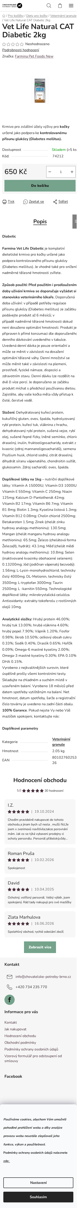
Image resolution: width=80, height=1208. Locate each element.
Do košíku (40, 185)
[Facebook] (9, 1000)
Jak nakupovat (15, 1029)
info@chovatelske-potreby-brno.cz (43, 976)
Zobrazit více (40, 947)
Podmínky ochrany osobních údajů (31, 1049)
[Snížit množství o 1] (49, 171)
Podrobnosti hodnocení (20, 50)
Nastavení (38, 1182)
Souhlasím (38, 1197)
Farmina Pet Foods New (34, 56)
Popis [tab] (40, 221)
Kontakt (10, 1022)
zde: (6, 1161)
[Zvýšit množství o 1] (72, 171)
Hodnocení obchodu (40, 780)
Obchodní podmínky (20, 1042)
